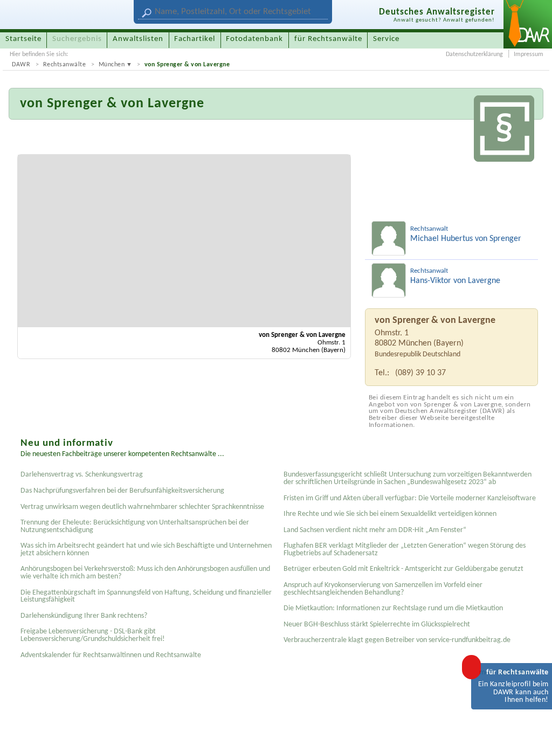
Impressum (528, 54)
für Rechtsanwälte (328, 39)
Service (386, 39)
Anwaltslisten (138, 39)
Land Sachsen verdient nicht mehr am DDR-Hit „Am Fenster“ (375, 530)
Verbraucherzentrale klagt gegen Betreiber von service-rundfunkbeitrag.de (397, 640)
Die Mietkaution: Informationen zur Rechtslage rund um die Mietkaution (393, 608)
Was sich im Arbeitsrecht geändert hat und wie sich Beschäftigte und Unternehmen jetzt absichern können (146, 549)
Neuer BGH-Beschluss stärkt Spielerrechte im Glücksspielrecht (377, 624)
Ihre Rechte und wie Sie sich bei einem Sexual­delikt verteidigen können (390, 514)
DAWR (21, 64)
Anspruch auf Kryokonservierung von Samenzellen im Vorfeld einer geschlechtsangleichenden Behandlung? (383, 589)
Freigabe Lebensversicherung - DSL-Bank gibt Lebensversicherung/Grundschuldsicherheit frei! (92, 635)
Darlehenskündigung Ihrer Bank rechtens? (83, 615)
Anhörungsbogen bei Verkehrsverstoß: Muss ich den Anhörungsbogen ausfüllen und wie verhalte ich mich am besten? (145, 572)
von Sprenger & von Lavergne (187, 64)
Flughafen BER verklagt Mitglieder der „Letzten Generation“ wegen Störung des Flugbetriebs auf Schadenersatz (405, 549)
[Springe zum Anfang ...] (532, 725)
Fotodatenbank (254, 39)
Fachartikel (194, 39)
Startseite (23, 39)
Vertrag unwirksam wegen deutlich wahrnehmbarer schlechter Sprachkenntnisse (142, 507)
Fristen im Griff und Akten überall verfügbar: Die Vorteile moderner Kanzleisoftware (410, 498)
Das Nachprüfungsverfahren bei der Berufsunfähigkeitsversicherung (122, 490)
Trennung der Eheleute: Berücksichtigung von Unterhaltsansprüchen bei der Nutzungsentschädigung (134, 526)
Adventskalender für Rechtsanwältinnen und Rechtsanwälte (110, 655)
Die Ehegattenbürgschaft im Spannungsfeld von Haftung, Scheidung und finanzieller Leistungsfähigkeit (146, 596)
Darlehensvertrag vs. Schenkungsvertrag (81, 474)
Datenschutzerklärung (474, 54)
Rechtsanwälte (64, 64)
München (112, 64)
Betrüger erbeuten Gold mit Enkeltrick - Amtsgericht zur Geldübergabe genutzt (403, 568)
